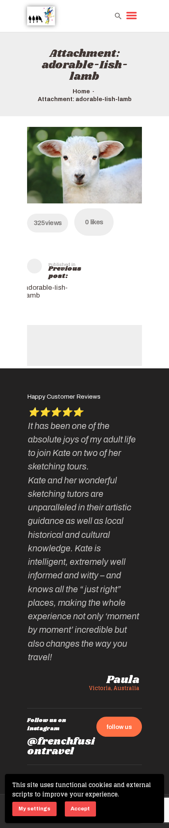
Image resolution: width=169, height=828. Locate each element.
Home (81, 91)
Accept (80, 809)
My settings (34, 809)
